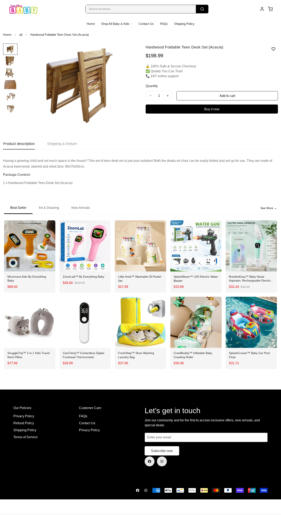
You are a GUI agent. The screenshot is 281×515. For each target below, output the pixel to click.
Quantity (152, 86)
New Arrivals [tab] (80, 207)
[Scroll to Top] (273, 492)
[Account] (262, 9)
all (20, 34)
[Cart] (270, 9)
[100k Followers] (162, 461)
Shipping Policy (184, 23)
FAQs (164, 23)
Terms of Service (25, 437)
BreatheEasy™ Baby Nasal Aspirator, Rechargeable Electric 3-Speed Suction (250, 280)
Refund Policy (23, 423)
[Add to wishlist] (273, 49)
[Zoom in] (126, 52)
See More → (268, 208)
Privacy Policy (23, 416)
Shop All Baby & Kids (115, 23)
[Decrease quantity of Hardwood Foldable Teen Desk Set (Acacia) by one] (150, 95)
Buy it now (211, 109)
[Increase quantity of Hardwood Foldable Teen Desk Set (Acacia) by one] (167, 95)
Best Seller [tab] (18, 207)
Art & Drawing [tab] (49, 207)
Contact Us (146, 23)
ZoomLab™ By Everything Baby (83, 276)
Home (91, 23)
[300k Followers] (149, 461)
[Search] (202, 9)
